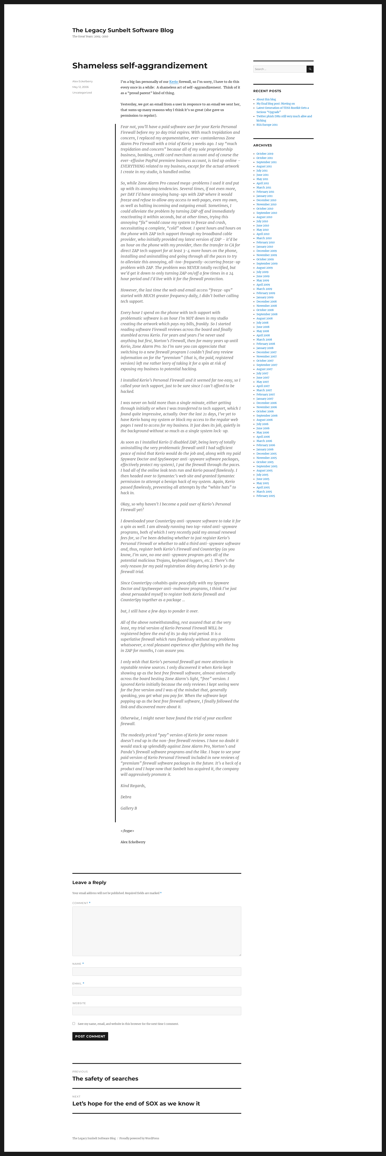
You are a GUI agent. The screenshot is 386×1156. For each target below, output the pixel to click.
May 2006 (263, 432)
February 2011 (265, 192)
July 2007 (262, 373)
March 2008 (264, 339)
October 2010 (265, 208)
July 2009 (263, 272)
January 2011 (265, 196)
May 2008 (263, 331)
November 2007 (267, 356)
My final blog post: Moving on (276, 103)
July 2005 (262, 475)
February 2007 (266, 394)
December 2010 (266, 200)
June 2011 (263, 175)
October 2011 (265, 158)
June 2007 (263, 377)
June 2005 (263, 479)
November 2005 (267, 458)
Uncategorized (82, 92)
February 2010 (266, 242)
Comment (81, 903)
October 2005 (265, 462)
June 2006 (263, 428)
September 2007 (267, 365)
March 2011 (264, 187)
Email (78, 983)
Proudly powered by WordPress (139, 1138)
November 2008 (267, 306)
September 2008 (267, 314)
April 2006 (263, 437)
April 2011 (263, 183)
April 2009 (263, 284)
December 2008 (267, 301)
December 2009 (267, 251)
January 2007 (265, 398)
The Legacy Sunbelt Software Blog (123, 30)
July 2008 (262, 322)
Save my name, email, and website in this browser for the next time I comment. (128, 1024)
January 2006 (265, 449)
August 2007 (265, 369)
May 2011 (262, 179)
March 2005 (264, 491)
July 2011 (262, 170)
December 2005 (267, 453)
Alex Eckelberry (82, 81)
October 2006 (265, 411)
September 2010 (267, 213)
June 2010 (263, 225)
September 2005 (267, 466)
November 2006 (267, 407)
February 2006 (266, 445)
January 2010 (265, 246)
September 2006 (267, 415)
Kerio (174, 82)
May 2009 (263, 280)
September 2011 (267, 162)
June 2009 (263, 276)
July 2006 (263, 424)
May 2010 (263, 230)
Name (78, 964)
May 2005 (263, 483)
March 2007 (264, 390)
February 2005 (266, 496)
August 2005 (265, 470)
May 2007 (263, 382)
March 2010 (264, 238)
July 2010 (262, 221)
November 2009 (267, 255)
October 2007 (265, 360)
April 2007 (263, 386)
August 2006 (265, 420)
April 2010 (263, 234)
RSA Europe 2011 (267, 125)
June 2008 (263, 327)
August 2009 (265, 268)
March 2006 (264, 441)
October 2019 (265, 153)
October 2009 (265, 259)
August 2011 (264, 166)
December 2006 (267, 403)
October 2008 (265, 310)
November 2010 (266, 204)
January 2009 (265, 297)
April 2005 (263, 487)
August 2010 (264, 217)
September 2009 (267, 263)
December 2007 (267, 352)
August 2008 (265, 318)
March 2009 (264, 289)
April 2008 (263, 335)
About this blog (266, 99)
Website (79, 1003)
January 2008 (265, 348)
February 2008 (266, 344)
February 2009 (266, 293)
